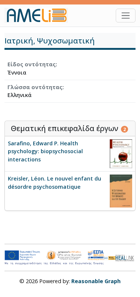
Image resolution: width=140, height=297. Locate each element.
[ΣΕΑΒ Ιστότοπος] (125, 257)
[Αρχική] (39, 15)
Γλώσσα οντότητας (34, 87)
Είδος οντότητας (31, 64)
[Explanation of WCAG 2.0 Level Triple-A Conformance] (109, 258)
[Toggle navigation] (126, 15)
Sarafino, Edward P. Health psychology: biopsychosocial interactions (45, 151)
